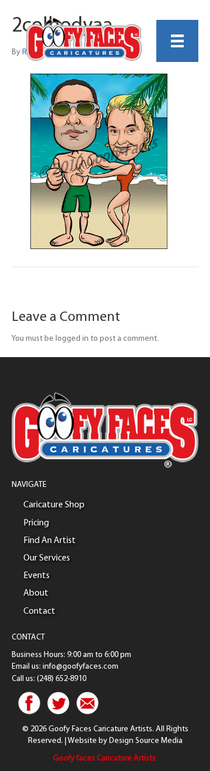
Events (36, 575)
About (35, 593)
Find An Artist (49, 540)
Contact (39, 611)
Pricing (36, 523)
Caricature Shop (54, 505)
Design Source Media (146, 741)
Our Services (46, 558)
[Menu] (177, 41)
